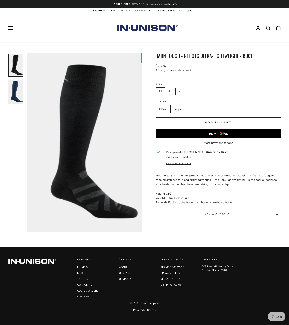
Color (161, 101)
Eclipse (178, 109)
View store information (178, 163)
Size (159, 83)
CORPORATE (143, 10)
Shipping (161, 70)
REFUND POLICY (170, 278)
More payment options (218, 143)
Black (162, 109)
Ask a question (218, 214)
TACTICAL (125, 10)
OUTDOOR (185, 10)
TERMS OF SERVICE (172, 267)
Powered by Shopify (144, 309)
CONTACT (125, 272)
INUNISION (99, 10)
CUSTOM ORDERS (165, 10)
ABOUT (123, 267)
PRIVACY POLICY (171, 272)
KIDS (112, 10)
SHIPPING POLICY (171, 284)
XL (180, 91)
